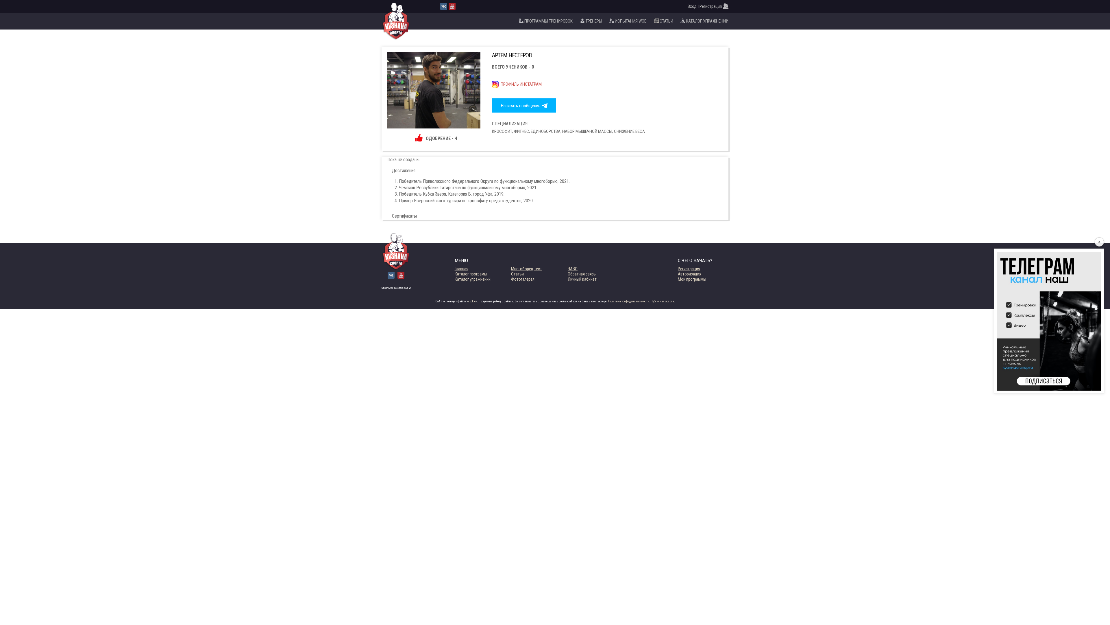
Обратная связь (582, 274)
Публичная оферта (662, 301)
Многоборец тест (526, 268)
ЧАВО (573, 268)
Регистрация (689, 268)
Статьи (517, 274)
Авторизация (689, 274)
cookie (472, 301)
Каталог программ (471, 274)
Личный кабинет (582, 279)
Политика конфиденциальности (628, 301)
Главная (461, 268)
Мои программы (692, 279)
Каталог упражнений (473, 279)
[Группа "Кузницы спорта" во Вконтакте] (443, 6)
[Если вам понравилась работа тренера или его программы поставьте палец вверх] (419, 140)
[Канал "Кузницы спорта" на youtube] (452, 6)
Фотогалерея (522, 279)
